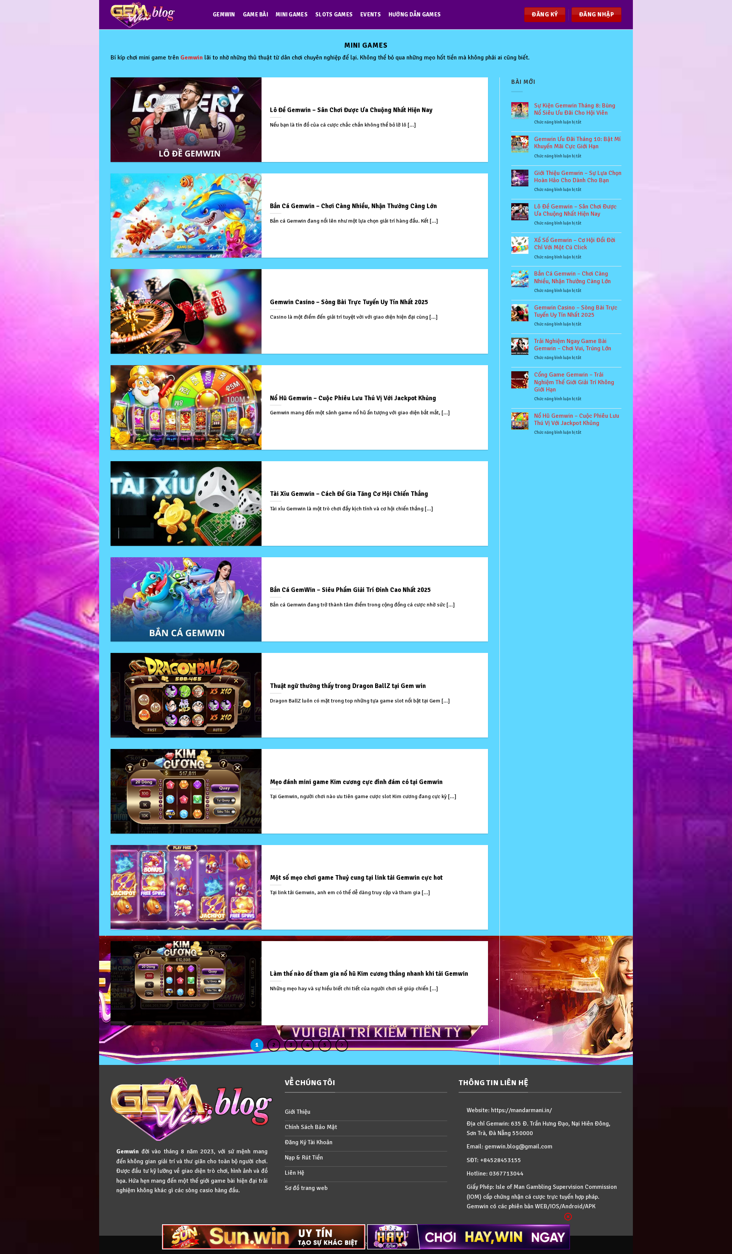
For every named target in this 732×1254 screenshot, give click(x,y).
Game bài (255, 14)
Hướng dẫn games (414, 14)
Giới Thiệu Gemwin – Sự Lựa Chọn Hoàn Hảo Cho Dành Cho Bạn (577, 177)
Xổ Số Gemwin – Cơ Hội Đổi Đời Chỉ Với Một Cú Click (574, 244)
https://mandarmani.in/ (521, 1110)
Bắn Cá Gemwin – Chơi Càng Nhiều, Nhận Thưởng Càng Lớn (572, 277)
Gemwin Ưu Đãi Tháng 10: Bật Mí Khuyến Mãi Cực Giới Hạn (577, 143)
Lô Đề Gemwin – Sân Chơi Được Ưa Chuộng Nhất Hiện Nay (575, 210)
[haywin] (468, 1236)
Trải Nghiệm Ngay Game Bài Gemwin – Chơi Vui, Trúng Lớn (572, 345)
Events (370, 14)
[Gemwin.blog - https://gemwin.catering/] (154, 14)
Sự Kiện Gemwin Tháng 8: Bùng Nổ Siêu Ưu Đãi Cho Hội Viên (574, 109)
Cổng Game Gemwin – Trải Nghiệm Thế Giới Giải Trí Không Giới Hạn (574, 382)
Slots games (334, 14)
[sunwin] (263, 1236)
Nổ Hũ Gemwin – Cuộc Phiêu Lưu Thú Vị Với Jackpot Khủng (576, 419)
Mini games (292, 14)
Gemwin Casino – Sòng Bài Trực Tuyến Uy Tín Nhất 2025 (575, 311)
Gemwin (224, 14)
